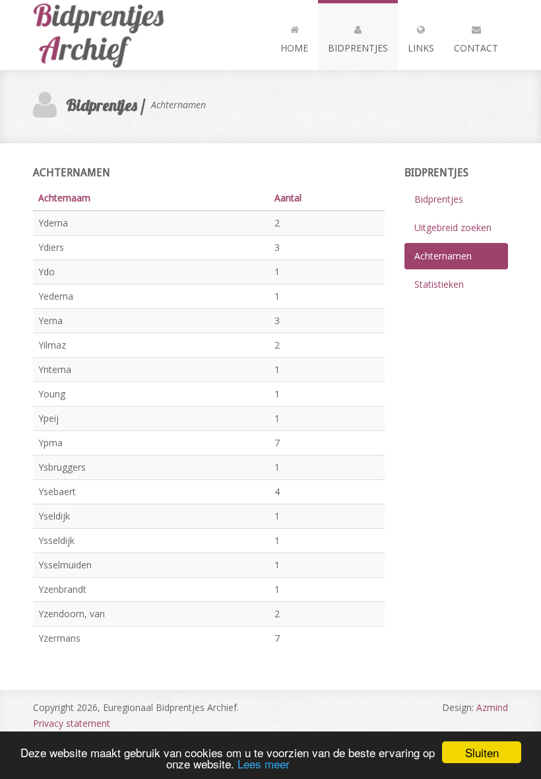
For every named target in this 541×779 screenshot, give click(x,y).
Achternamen (443, 256)
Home (294, 48)
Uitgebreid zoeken (453, 227)
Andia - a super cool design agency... (105, 35)
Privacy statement (71, 723)
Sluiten (482, 752)
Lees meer (264, 763)
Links (421, 48)
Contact (476, 48)
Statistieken (439, 284)
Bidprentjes (358, 48)
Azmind (492, 707)
